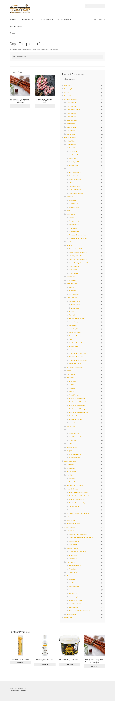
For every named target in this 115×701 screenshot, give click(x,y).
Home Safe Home (74, 186)
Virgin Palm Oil (73, 273)
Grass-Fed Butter (72, 113)
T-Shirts (69, 444)
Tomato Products (72, 447)
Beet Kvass (72, 290)
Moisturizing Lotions (75, 600)
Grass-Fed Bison (71, 106)
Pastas (69, 370)
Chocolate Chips (74, 207)
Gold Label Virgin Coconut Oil (78, 259)
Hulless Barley (73, 322)
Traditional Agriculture (76, 193)
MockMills (72, 478)
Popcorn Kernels (74, 221)
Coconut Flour (73, 151)
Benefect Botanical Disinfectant (79, 496)
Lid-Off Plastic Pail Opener (75, 485)
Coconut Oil (70, 531)
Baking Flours (75, 304)
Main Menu (13, 19)
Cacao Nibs (72, 148)
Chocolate (70, 197)
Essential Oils (71, 277)
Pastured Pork (71, 123)
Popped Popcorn (74, 224)
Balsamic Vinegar (74, 458)
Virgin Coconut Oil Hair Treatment (79, 611)
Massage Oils (73, 593)
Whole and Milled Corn (76, 357)
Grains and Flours (72, 297)
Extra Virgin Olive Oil (75, 256)
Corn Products (71, 214)
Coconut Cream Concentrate (78, 551)
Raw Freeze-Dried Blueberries (78, 402)
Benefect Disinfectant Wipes (78, 503)
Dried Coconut (73, 558)
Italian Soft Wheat (74, 329)
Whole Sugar (73, 440)
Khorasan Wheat (74, 336)
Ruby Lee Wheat (74, 346)
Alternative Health (74, 172)
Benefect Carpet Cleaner (76, 499)
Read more (20, 106)
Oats (70, 339)
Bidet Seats (67, 85)
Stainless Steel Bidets (73, 524)
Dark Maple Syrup (74, 433)
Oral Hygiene (71, 562)
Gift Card (66, 92)
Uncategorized (68, 618)
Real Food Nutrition (75, 190)
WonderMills (73, 482)
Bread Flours (75, 308)
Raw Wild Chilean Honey (76, 437)
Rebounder (70, 517)
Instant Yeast (73, 158)
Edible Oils (70, 245)
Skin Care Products (72, 576)
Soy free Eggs (71, 134)
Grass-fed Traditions (62, 19)
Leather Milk (73, 510)
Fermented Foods (72, 284)
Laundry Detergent (74, 506)
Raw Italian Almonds (75, 416)
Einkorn (71, 311)
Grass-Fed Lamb (71, 117)
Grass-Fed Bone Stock (73, 110)
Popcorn (71, 217)
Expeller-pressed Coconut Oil (78, 252)
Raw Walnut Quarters (75, 419)
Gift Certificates (69, 96)
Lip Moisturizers (74, 590)
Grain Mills (70, 475)
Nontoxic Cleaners (72, 489)
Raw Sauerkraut (74, 294)
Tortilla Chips (73, 228)
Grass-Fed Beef (71, 103)
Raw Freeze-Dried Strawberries (78, 412)
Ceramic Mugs (71, 468)
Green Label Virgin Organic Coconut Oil (81, 538)
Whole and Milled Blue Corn (77, 235)
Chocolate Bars (73, 204)
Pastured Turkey (71, 127)
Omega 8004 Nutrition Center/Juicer (78, 513)
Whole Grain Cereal (75, 364)
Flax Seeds (72, 315)
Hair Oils (71, 583)
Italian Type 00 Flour (75, 162)
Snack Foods (70, 377)
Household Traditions (16, 26)
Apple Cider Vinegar (75, 454)
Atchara (71, 287)
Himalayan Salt (73, 155)
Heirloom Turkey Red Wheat (77, 318)
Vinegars (69, 451)
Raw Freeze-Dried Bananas (77, 398)
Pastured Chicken (72, 120)
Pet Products (71, 130)
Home (13, 33)
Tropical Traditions (45, 19)
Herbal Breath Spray (75, 565)
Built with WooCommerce (18, 690)
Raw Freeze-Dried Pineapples (78, 409)
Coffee (68, 210)
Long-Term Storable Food (74, 367)
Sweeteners (70, 430)
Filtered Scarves (71, 471)
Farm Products (71, 280)
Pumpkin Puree (73, 165)
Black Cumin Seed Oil (75, 249)
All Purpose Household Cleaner (78, 492)
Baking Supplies (71, 144)
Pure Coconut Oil (74, 270)
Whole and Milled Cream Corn (78, 238)
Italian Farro (73, 325)
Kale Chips (72, 388)
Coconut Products (72, 548)
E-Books (71, 183)
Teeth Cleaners (73, 569)
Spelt (70, 350)
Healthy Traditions (27, 19)
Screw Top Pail (71, 520)
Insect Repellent (74, 586)
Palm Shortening (74, 266)
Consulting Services (70, 89)
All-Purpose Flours (74, 301)
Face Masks (72, 579)
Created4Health (74, 176)
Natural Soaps (73, 607)
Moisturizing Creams (75, 597)
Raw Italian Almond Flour (77, 343)
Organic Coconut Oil (75, 541)
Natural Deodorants (75, 604)
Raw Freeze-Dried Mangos (77, 405)
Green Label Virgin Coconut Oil (78, 263)
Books (68, 169)
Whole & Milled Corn (75, 231)
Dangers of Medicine (75, 179)
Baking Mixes (71, 141)
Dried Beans (70, 242)
